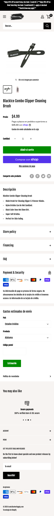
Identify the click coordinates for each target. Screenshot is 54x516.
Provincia (6, 331)
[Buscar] (47, 26)
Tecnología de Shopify (9, 510)
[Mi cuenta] (42, 16)
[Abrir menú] (4, 16)
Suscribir (11, 475)
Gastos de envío (17, 129)
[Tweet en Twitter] (43, 176)
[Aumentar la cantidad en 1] (31, 139)
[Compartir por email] (49, 176)
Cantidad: (6, 139)
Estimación (12, 363)
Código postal (8, 345)
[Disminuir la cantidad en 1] (15, 139)
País (4, 318)
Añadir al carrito (27, 150)
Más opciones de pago (27, 166)
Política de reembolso (11, 376)
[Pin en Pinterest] (37, 176)
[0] (48, 17)
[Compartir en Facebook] (32, 176)
